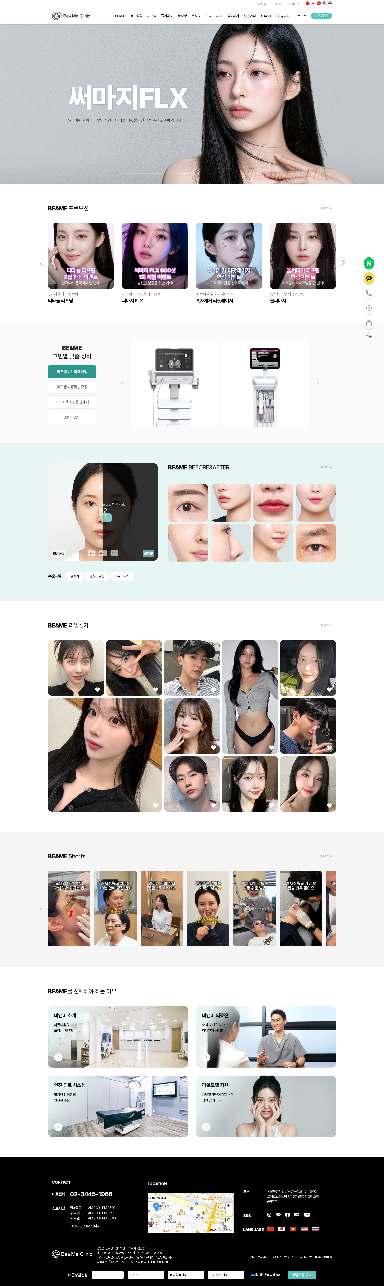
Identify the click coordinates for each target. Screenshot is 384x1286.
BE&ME (120, 16)
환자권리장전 (305, 1257)
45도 (103, 553)
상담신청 (299, 1275)
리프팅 (151, 16)
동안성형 (136, 16)
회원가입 (262, 4)
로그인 (278, 4)
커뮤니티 (283, 16)
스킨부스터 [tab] (72, 417)
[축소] (228, 1212)
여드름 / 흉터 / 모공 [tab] (72, 387)
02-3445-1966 (91, 1194)
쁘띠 (208, 16)
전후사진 (267, 16)
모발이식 (250, 16)
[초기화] (228, 1219)
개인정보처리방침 (264, 1275)
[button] (335, 100)
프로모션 (300, 16)
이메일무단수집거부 (283, 1257)
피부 (219, 16)
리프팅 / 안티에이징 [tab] (72, 371)
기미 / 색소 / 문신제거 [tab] (72, 402)
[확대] (228, 1205)
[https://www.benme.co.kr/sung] (71, 15)
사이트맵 (294, 4)
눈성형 (182, 16)
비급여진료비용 (323, 1257)
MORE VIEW (326, 208)
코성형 (196, 16)
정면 (92, 553)
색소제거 (233, 16)
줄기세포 (167, 16)
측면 (114, 553)
